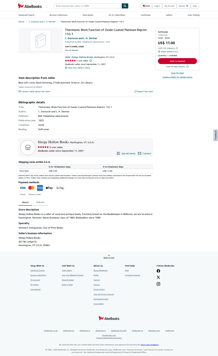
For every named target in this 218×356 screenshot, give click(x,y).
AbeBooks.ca (137, 330)
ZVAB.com (169, 330)
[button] (91, 61)
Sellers (169, 15)
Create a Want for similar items (177, 77)
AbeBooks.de (68, 330)
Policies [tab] (40, 202)
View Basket (35, 289)
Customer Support (132, 275)
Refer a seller (67, 285)
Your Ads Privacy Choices (104, 294)
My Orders (34, 285)
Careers (97, 280)
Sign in (157, 6)
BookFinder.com (109, 336)
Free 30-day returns (175, 66)
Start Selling (193, 15)
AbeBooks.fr (85, 330)
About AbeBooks (101, 270)
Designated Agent (101, 299)
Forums (97, 285)
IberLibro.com (154, 330)
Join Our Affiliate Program (72, 275)
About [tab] (25, 202)
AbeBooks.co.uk (51, 330)
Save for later (177, 73)
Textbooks (146, 15)
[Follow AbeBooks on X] (158, 277)
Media (96, 275)
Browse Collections (59, 15)
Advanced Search (26, 15)
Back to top (109, 257)
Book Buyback (68, 280)
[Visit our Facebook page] (158, 271)
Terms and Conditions (150, 345)
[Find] (125, 5)
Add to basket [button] (177, 61)
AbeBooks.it (101, 330)
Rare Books (88, 15)
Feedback (215, 135)
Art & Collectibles (117, 15)
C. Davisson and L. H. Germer (81, 38)
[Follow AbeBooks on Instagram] (158, 284)
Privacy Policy (99, 289)
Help (195, 6)
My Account (170, 6)
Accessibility (99, 304)
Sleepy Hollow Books (82, 57)
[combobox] (88, 5)
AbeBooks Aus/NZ (118, 330)
